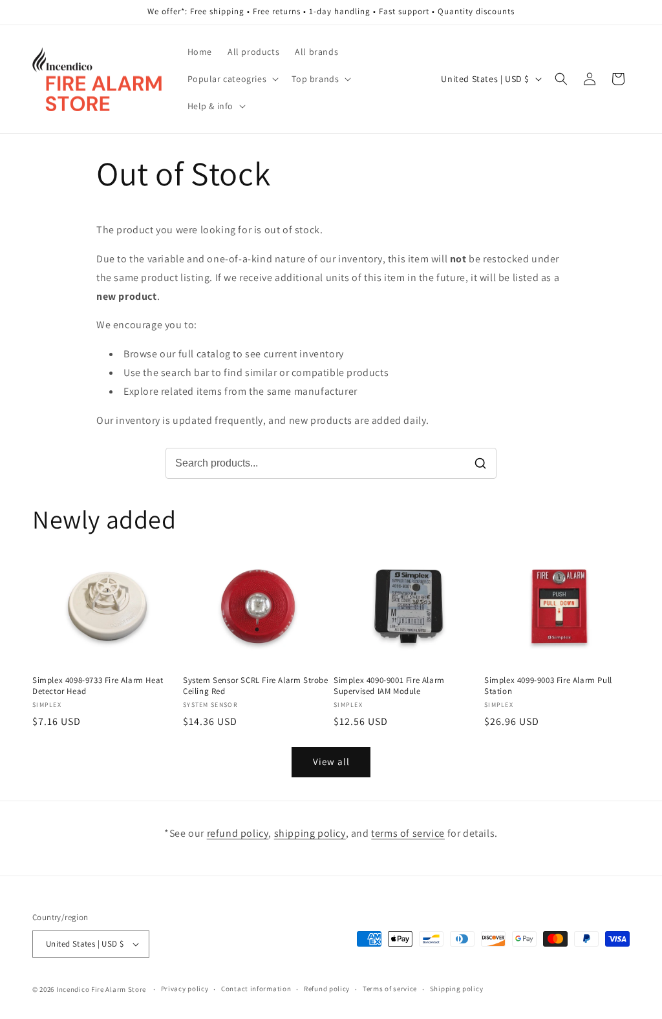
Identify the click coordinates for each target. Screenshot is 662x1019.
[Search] (480, 463)
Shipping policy (457, 988)
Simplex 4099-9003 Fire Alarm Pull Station (548, 686)
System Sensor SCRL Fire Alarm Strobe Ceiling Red (255, 686)
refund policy (238, 833)
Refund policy (327, 988)
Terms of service (390, 988)
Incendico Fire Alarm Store (101, 989)
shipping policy (310, 833)
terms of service (408, 833)
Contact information (256, 988)
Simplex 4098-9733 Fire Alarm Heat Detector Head (98, 686)
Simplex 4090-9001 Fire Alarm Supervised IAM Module (389, 686)
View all (331, 761)
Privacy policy (185, 988)
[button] (232, 78)
